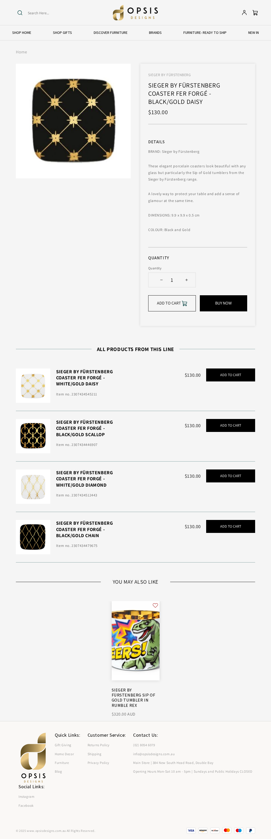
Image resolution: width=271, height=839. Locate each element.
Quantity (154, 268)
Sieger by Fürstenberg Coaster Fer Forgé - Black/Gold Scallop (84, 428)
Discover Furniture (111, 32)
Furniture (62, 762)
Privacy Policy (98, 762)
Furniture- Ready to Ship (205, 32)
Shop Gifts (62, 32)
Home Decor (64, 754)
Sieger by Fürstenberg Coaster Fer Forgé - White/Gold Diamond (84, 478)
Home (21, 52)
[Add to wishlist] (155, 605)
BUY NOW (223, 303)
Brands (155, 32)
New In (253, 32)
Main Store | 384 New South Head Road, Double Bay (173, 762)
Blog (58, 771)
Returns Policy (99, 745)
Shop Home (21, 32)
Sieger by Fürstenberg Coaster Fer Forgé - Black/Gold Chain (84, 529)
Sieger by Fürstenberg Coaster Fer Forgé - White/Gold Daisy (84, 377)
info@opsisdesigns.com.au (154, 754)
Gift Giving (63, 745)
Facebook (26, 805)
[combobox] (48, 13)
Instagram (26, 796)
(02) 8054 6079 (144, 745)
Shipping (95, 754)
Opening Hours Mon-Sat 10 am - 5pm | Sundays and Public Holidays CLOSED (192, 771)
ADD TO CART (230, 374)
